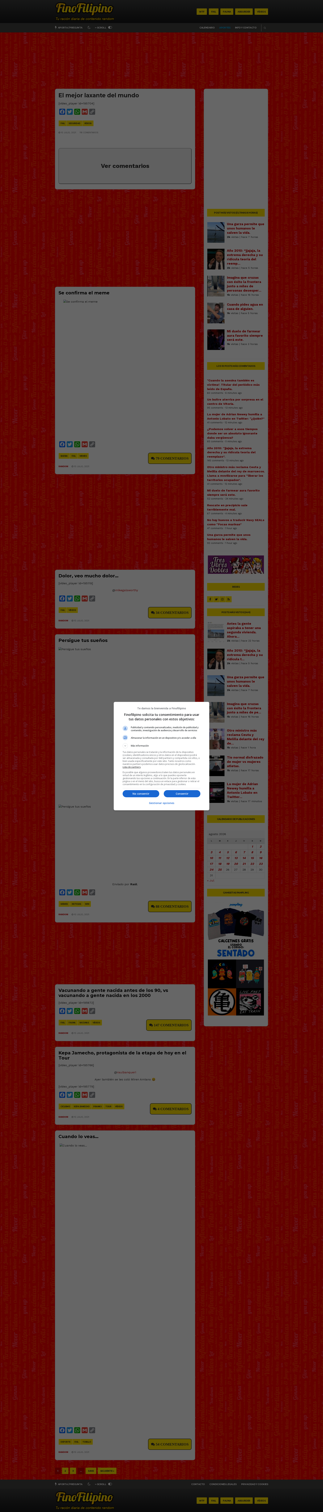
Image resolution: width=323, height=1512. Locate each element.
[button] (161, 745)
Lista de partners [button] (132, 767)
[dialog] (161, 756)
